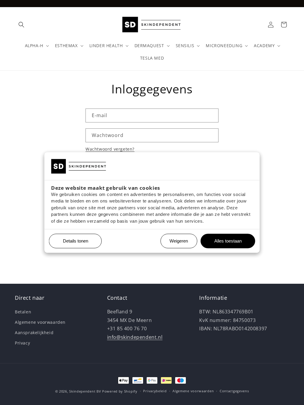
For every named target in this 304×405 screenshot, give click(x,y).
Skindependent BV (85, 391)
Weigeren (179, 241)
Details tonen (73, 241)
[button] (21, 24)
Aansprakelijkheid (34, 332)
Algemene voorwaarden (40, 322)
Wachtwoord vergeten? (110, 149)
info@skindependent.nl (135, 337)
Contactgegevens (234, 391)
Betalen (23, 312)
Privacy (22, 343)
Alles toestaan (226, 241)
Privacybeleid (155, 391)
